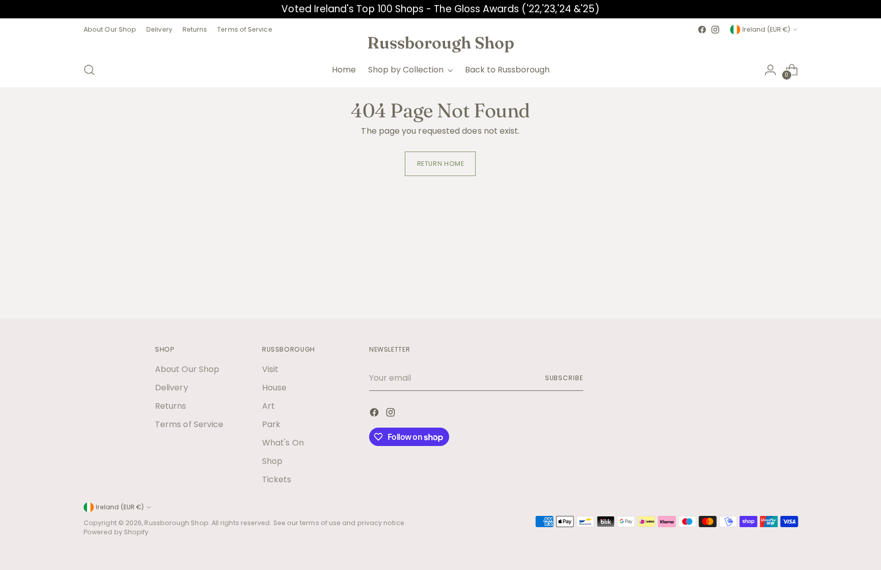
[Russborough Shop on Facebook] (702, 29)
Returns (171, 406)
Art (268, 406)
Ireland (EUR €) (766, 29)
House (274, 387)
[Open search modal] (89, 70)
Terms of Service (189, 424)
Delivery (171, 387)
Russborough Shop (176, 522)
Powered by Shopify (116, 532)
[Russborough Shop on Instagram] (715, 29)
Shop (272, 461)
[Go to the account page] (770, 70)
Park (271, 424)
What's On (283, 443)
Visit (270, 369)
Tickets (277, 479)
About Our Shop (187, 369)
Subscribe (564, 378)
